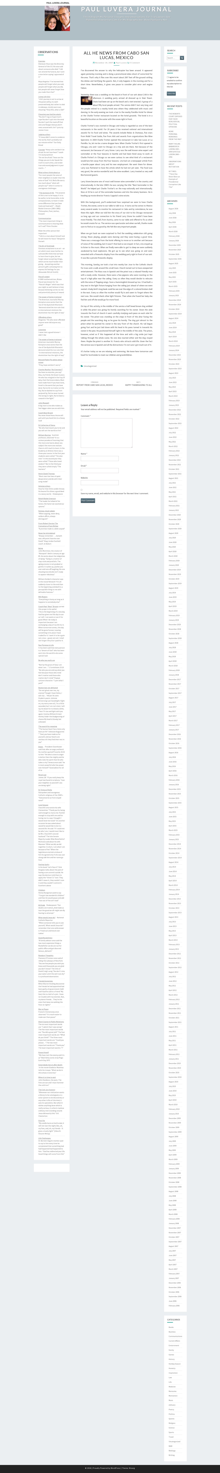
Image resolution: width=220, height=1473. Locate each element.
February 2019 (174, 615)
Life (170, 1382)
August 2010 (173, 1082)
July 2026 (172, 213)
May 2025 (172, 277)
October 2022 (174, 419)
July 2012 (172, 976)
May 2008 (172, 1205)
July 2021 (172, 483)
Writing (172, 1455)
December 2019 (175, 569)
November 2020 (175, 519)
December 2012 (175, 953)
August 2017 (173, 698)
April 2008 (172, 1209)
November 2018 (175, 629)
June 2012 (172, 981)
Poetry (171, 1409)
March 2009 (173, 1159)
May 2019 (172, 601)
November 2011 (175, 1013)
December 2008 (175, 1173)
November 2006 (175, 1287)
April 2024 (172, 336)
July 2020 (172, 537)
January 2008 (174, 1223)
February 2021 (174, 505)
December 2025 (175, 245)
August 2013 (173, 917)
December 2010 (175, 1063)
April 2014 (172, 880)
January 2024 (174, 350)
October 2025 (174, 254)
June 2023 (172, 382)
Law (170, 1377)
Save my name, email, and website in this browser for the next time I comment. (115, 493)
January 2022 (174, 455)
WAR (170, 1446)
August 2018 (173, 643)
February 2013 (174, 944)
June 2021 (172, 487)
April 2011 (172, 1045)
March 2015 (173, 830)
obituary (172, 1405)
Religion (172, 1423)
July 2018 (172, 647)
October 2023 (174, 364)
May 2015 (172, 821)
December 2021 (175, 460)
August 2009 (173, 1136)
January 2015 (174, 839)
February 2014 (174, 889)
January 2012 (174, 1004)
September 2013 (175, 912)
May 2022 (172, 442)
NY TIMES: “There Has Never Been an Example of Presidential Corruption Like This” (175, 179)
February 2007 (174, 1273)
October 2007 (174, 1237)
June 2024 (172, 327)
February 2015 (174, 835)
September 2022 (175, 423)
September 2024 (175, 314)
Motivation (173, 1396)
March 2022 (173, 446)
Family (171, 1350)
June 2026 (172, 217)
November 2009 (175, 1123)
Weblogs (172, 1450)
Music (171, 1400)
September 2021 (175, 474)
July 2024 (172, 323)
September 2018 (175, 638)
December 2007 (175, 1228)
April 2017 (172, 716)
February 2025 (174, 291)
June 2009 (172, 1146)
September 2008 (175, 1187)
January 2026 (174, 240)
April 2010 (172, 1100)
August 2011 (173, 1027)
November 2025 (175, 250)
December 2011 (175, 1008)
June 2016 (172, 762)
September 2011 (175, 1022)
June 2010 (172, 1091)
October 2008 (174, 1182)
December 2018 (175, 624)
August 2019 (173, 588)
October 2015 (174, 798)
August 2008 (173, 1191)
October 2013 (174, 908)
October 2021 (174, 469)
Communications (175, 1336)
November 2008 (175, 1178)
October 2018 (174, 633)
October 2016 (174, 743)
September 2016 (175, 748)
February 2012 (174, 999)
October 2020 (174, 524)
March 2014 (173, 885)
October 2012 (174, 963)
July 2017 (172, 702)
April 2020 (172, 551)
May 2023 (172, 387)
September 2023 (175, 368)
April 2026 (172, 227)
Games (171, 1354)
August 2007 (173, 1246)
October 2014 (174, 853)
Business (172, 1332)
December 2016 (175, 734)
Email (84, 465)
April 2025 (172, 282)
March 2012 (173, 995)
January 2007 (174, 1278)
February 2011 (174, 1054)
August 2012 (173, 972)
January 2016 (174, 784)
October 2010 (174, 1072)
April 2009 (172, 1155)
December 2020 (175, 515)
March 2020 (173, 556)
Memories (172, 1391)
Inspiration (173, 1373)
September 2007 (175, 1241)
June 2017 (172, 707)
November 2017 (175, 684)
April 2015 (172, 826)
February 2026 (174, 236)
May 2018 (172, 656)
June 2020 (172, 542)
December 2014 (175, 844)
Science (172, 1428)
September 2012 (175, 967)
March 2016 (173, 775)
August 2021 (173, 478)
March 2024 (173, 341)
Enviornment (174, 1345)
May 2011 (172, 1040)
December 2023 (175, 355)
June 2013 (172, 926)
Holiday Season (175, 1364)
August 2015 (173, 807)
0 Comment (135, 63)
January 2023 (174, 405)
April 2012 (172, 990)
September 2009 (175, 1132)
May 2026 (172, 222)
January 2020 (174, 565)
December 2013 (175, 899)
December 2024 (175, 300)
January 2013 (174, 949)
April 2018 (172, 661)
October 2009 (174, 1127)
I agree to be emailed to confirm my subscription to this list (174, 82)
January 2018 (174, 675)
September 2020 (175, 528)
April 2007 (172, 1264)
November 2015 (175, 794)
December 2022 (175, 410)
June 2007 (172, 1255)
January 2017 (174, 730)
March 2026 (173, 231)
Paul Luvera (121, 63)
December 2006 (175, 1283)
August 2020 (173, 533)
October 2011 (174, 1017)
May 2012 (172, 985)
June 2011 (172, 1036)
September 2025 (175, 259)
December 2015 (175, 789)
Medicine (172, 1386)
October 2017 (174, 688)
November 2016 (175, 739)
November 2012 (175, 958)
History (172, 1359)
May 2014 (172, 876)
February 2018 (174, 670)
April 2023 (172, 391)
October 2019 (174, 579)
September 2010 (175, 1077)
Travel (171, 1437)
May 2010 (172, 1095)
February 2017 (174, 725)
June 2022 (172, 437)
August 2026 (173, 208)
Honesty (172, 1368)
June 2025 (172, 272)
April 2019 (172, 606)
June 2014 (172, 871)
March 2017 (173, 720)
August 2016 (173, 752)
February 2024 (174, 346)
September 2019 (175, 583)
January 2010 (174, 1114)
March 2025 (173, 286)
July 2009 (172, 1141)
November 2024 (175, 304)
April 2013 (172, 935)
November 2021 (175, 464)
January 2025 (174, 295)
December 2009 (175, 1118)
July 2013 (172, 921)
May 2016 (172, 766)
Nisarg (132, 1468)
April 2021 (172, 496)
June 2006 (172, 1301)
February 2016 (174, 780)
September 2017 (175, 693)
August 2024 (173, 318)
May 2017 (172, 711)
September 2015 (175, 803)
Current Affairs (174, 1341)
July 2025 (172, 268)
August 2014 (173, 862)
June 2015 (172, 816)
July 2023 (172, 378)
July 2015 (172, 812)
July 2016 (172, 757)
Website (84, 477)
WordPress (115, 1468)
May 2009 (172, 1150)
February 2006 (174, 1305)
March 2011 (173, 1050)
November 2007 (175, 1232)
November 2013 (175, 903)
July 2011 (172, 1031)
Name (84, 453)
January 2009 (174, 1168)
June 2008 (172, 1200)
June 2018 (172, 652)
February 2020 (174, 560)
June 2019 (172, 597)
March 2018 (173, 666)
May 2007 (172, 1260)
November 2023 (175, 359)
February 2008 (174, 1219)
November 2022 (175, 414)
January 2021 (174, 510)
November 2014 (175, 848)
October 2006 (174, 1292)
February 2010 (174, 1109)
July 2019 (172, 592)
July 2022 (172, 432)
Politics (172, 1414)
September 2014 (175, 857)
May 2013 (172, 931)
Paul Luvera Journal (57, 2)
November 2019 (175, 574)
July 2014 (172, 867)
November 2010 (175, 1068)
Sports (171, 1432)
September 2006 (175, 1296)
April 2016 (172, 771)
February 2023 (174, 400)
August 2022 (173, 428)
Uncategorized (90, 366)
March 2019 (173, 611)
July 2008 (172, 1196)
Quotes (171, 1418)
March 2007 (173, 1269)
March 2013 (173, 940)
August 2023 (173, 373)
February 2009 (174, 1164)
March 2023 (173, 396)
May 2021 (172, 492)
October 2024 (174, 309)
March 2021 (173, 501)
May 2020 (172, 547)
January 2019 (174, 620)
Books (171, 1327)
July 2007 (172, 1251)
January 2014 (174, 894)
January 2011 (174, 1059)
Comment (86, 416)
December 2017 (175, 679)
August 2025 (173, 263)
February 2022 (174, 451)
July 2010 (172, 1086)
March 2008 (173, 1214)
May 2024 (172, 332)
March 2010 (173, 1104)
